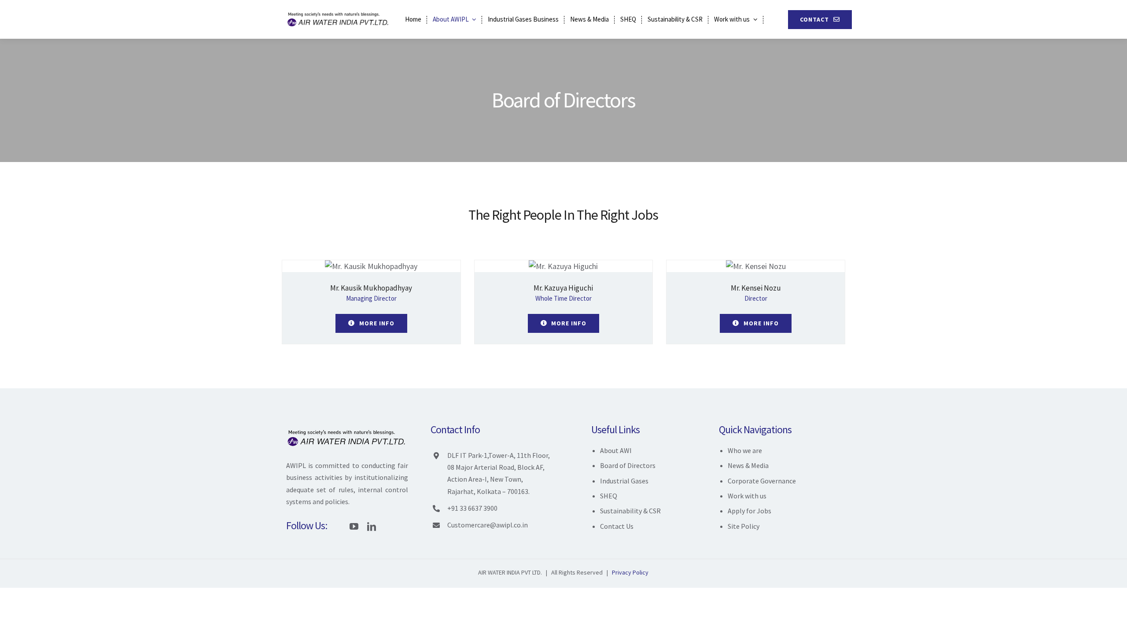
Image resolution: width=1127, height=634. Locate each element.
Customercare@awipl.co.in (487, 524)
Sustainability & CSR (630, 510)
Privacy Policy (630, 572)
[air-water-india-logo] (338, 13)
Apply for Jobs (749, 510)
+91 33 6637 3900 (472, 508)
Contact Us (616, 526)
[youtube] (354, 526)
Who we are (745, 450)
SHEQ (608, 495)
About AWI (616, 450)
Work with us (747, 495)
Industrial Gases (624, 480)
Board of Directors (628, 465)
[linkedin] (371, 526)
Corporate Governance (762, 480)
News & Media (748, 465)
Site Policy (743, 526)
